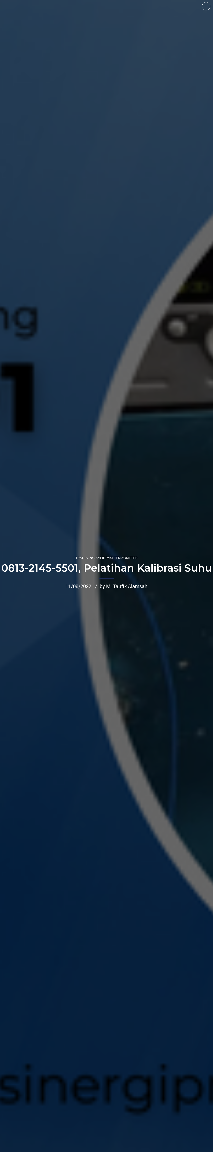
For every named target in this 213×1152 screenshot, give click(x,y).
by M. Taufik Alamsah (123, 586)
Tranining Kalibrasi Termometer (106, 558)
